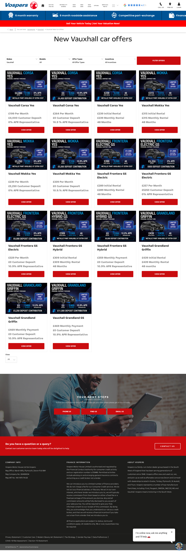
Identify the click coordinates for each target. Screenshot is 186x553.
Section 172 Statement (38, 541)
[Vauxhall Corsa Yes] (26, 85)
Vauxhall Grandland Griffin (155, 247)
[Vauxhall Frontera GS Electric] (115, 154)
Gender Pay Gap (84, 537)
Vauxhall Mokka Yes (155, 105)
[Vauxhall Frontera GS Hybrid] (71, 226)
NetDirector (12, 547)
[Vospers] (16, 5)
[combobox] (11, 360)
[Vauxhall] (33, 5)
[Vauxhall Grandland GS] (71, 298)
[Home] (43, 5)
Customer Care (29, 537)
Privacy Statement (13, 537)
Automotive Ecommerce (29, 547)
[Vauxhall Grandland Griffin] (160, 226)
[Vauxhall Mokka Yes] (160, 85)
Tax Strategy (70, 537)
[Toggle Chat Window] (179, 546)
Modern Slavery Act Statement (50, 537)
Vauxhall (41, 29)
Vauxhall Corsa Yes (21, 105)
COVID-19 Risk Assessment (16, 541)
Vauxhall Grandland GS (68, 318)
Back (11, 29)
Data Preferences (100, 537)
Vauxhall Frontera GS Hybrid (67, 247)
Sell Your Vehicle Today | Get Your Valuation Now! (93, 23)
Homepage (31, 29)
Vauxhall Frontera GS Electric (111, 175)
